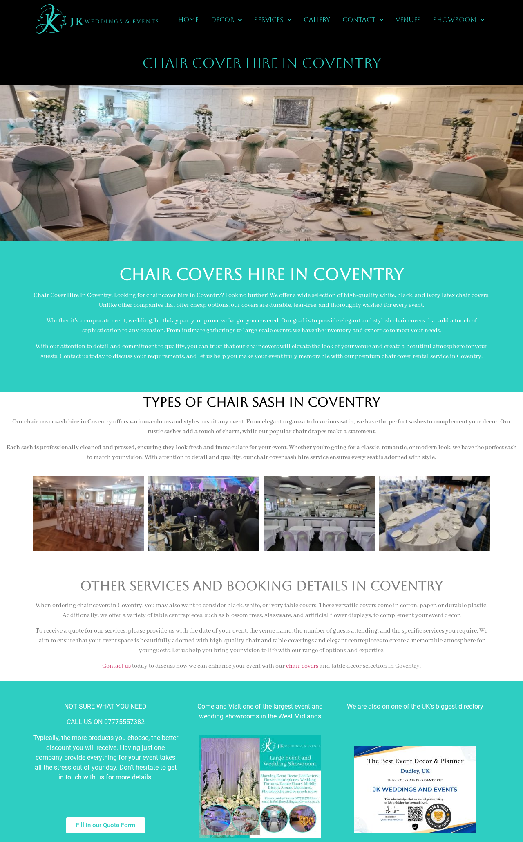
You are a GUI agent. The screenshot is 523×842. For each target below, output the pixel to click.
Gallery (317, 20)
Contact (358, 20)
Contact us (116, 666)
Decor (222, 20)
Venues (408, 20)
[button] (226, 20)
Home (188, 20)
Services (269, 20)
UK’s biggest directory (452, 706)
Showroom (454, 20)
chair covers (302, 666)
